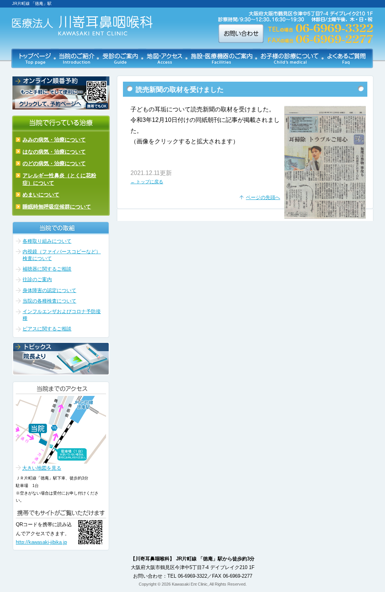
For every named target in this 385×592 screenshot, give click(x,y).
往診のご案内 (37, 279)
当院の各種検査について (49, 301)
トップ (35, 58)
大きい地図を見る (41, 468)
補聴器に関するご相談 (47, 269)
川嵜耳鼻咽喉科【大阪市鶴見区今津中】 (82, 25)
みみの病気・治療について (54, 140)
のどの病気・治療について (54, 163)
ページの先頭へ (263, 197)
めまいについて (41, 195)
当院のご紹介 (76, 58)
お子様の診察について (290, 58)
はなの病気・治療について (54, 152)
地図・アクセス (164, 58)
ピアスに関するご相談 (47, 329)
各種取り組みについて (47, 241)
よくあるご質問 (346, 58)
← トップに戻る (146, 181)
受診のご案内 (120, 58)
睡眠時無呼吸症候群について (57, 207)
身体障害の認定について (49, 290)
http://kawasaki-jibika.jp (41, 542)
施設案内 (222, 58)
